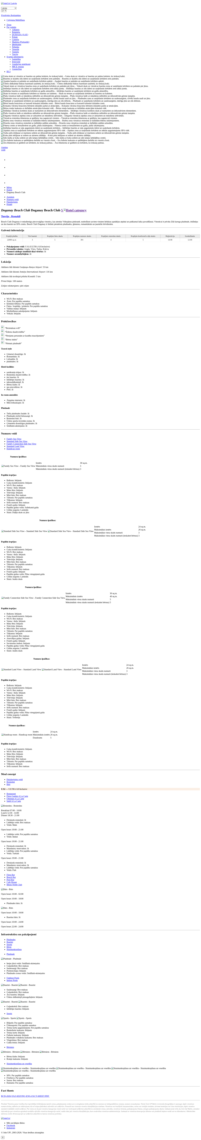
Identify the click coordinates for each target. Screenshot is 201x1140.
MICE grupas (18, 66)
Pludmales (11, 939)
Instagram (11, 1128)
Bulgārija (16, 32)
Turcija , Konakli (10, 216)
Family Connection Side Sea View (21, 444)
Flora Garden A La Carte (17, 796)
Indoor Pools (12, 980)
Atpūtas (4, 148)
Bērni (9, 947)
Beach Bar (11, 877)
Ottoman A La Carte (15, 798)
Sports (9, 944)
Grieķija (15, 39)
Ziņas (9, 25)
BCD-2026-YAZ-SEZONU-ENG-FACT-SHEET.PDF (25, 1096)
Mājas (9, 187)
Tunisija (15, 52)
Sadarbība (16, 59)
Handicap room (13, 449)
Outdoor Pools (13, 978)
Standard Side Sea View (17, 441)
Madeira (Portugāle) (20, 42)
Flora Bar (11, 875)
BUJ (9, 71)
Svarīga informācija (15, 57)
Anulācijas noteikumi (21, 64)
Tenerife (15, 49)
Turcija (15, 54)
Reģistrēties (16, 15)
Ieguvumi (16, 62)
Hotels (9, 190)
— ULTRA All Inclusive (14, 789)
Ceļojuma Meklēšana (16, 20)
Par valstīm (11, 27)
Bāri (8, 784)
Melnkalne (16, 44)
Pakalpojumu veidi (15, 779)
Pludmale (11, 954)
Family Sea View (14, 439)
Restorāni (11, 782)
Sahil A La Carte (14, 801)
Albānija (15, 29)
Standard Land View (15, 446)
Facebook (11, 1125)
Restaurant (11, 794)
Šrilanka (15, 47)
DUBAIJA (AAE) (20, 34)
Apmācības (17, 69)
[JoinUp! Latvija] (9, 3)
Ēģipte (15, 37)
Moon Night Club (14, 884)
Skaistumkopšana (14, 949)
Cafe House (12, 882)
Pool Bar (10, 880)
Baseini (10, 942)
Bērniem (10, 1047)
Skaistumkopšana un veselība (19, 1063)
